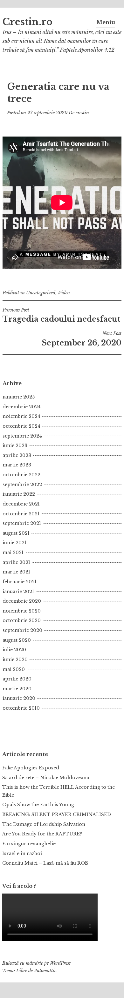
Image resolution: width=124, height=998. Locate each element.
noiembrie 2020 (22, 611)
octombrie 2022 (21, 475)
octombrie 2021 (21, 514)
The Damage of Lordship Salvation (43, 824)
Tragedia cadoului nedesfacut (62, 315)
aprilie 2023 (17, 455)
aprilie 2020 (17, 679)
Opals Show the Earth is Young (38, 804)
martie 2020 (17, 689)
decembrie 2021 (21, 504)
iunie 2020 (15, 659)
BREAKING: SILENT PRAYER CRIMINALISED (56, 814)
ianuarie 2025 (19, 397)
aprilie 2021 (16, 562)
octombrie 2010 (21, 708)
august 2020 (17, 640)
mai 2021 (13, 552)
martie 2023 (17, 465)
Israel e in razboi (22, 853)
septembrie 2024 (22, 436)
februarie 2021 (20, 582)
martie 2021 (16, 572)
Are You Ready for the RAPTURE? (42, 834)
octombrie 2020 (22, 620)
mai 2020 (14, 669)
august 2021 (16, 533)
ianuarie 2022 (19, 494)
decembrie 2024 (22, 407)
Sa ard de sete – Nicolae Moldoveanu (45, 777)
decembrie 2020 (22, 601)
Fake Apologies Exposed (30, 768)
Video (64, 293)
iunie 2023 (15, 445)
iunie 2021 (14, 543)
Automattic (45, 971)
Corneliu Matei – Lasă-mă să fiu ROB (45, 863)
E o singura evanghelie (29, 844)
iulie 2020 (14, 650)
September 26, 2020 (81, 339)
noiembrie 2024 (21, 416)
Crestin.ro (27, 22)
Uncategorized (40, 293)
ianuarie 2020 (19, 698)
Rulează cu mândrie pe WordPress (36, 963)
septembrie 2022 (22, 484)
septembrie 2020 (22, 630)
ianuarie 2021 (18, 591)
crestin (82, 113)
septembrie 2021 (22, 523)
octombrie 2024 (21, 426)
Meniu (105, 22)
